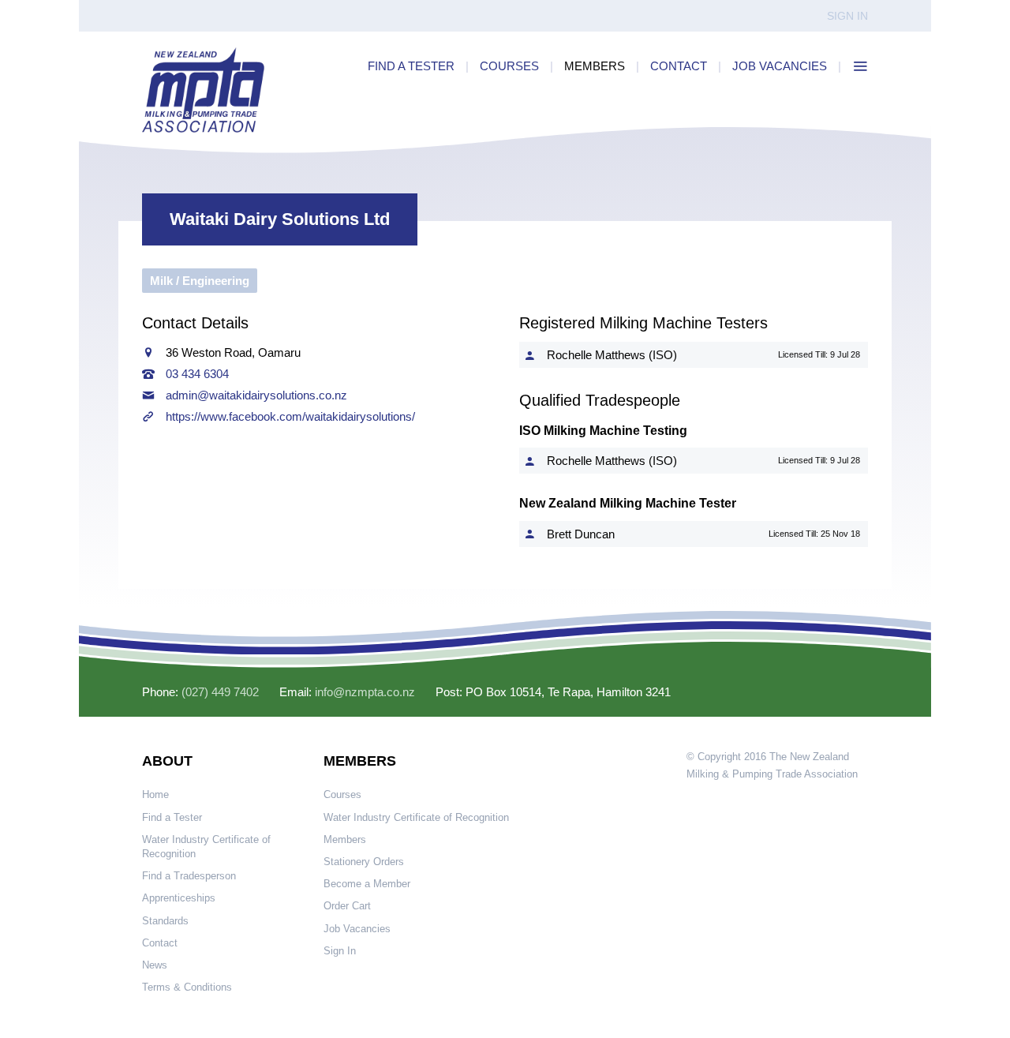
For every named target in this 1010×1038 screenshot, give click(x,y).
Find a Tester (172, 817)
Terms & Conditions (187, 987)
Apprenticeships (178, 898)
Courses (342, 794)
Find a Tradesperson (189, 876)
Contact (160, 943)
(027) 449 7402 (220, 692)
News (154, 965)
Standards (165, 921)
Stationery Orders (364, 861)
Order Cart (347, 906)
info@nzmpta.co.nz (365, 692)
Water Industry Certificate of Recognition (206, 847)
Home (155, 794)
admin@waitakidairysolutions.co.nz (256, 395)
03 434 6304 (197, 373)
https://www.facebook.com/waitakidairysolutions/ (290, 416)
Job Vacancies (357, 929)
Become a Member (367, 884)
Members (345, 839)
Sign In (847, 15)
